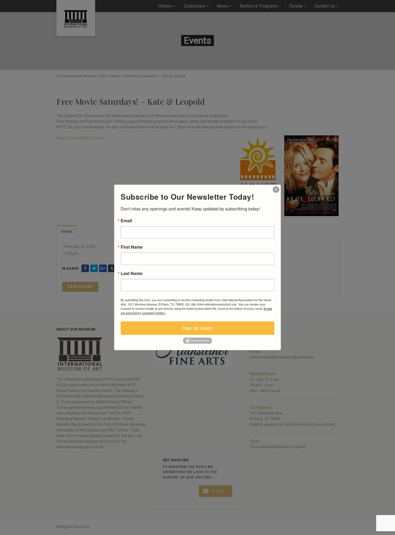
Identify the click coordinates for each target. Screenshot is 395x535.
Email (126, 221)
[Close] (276, 189)
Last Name (131, 273)
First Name (132, 247)
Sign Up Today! (197, 328)
